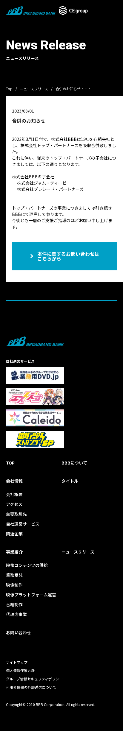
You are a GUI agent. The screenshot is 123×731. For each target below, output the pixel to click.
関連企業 (14, 534)
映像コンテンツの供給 (27, 565)
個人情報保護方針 (20, 670)
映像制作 (14, 585)
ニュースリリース (34, 88)
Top (9, 88)
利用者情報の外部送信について (31, 687)
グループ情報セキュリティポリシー (34, 678)
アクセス (14, 504)
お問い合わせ (18, 632)
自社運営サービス (22, 524)
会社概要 (14, 494)
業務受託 (14, 575)
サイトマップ (16, 662)
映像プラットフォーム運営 (31, 595)
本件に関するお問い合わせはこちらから (68, 256)
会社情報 (14, 481)
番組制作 (14, 604)
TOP (10, 463)
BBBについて (74, 463)
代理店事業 (16, 614)
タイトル (69, 481)
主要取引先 (16, 514)
